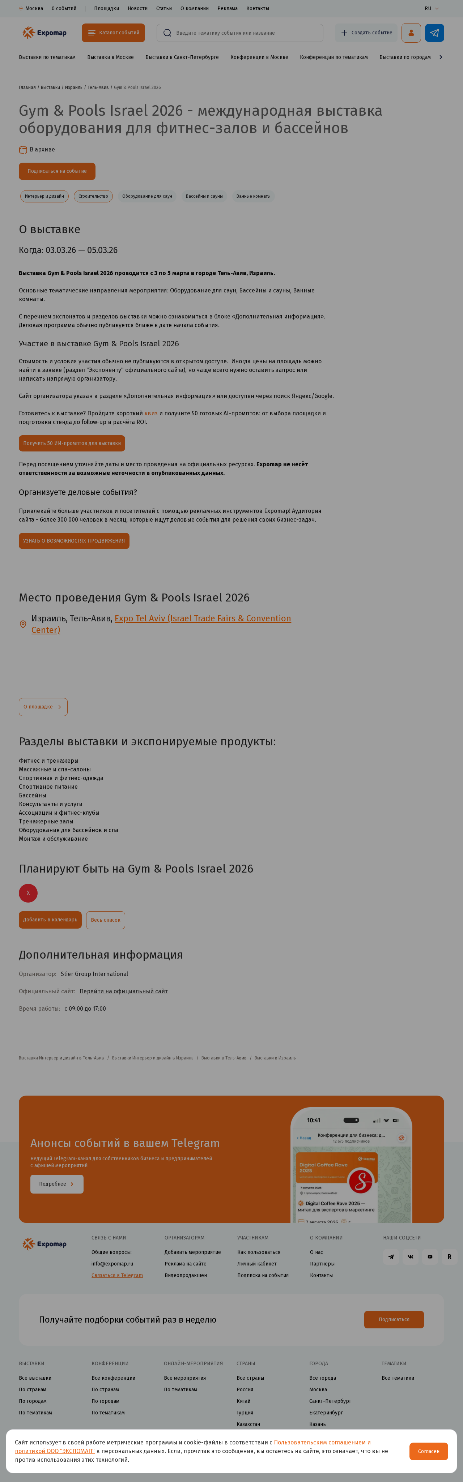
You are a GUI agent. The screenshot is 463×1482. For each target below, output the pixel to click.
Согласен (428, 1451)
